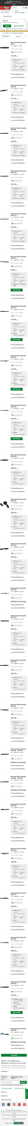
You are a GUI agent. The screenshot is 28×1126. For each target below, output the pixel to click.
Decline (21, 1123)
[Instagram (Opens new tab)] (14, 1104)
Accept (16, 1123)
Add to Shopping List (18, 74)
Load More (14, 1055)
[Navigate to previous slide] (2, 3)
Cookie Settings (9, 1123)
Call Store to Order (15, 66)
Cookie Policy (16, 1118)
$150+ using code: (14, 3)
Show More (4, 1071)
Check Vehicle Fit (18, 52)
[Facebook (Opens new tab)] (3, 1104)
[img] (24, 20)
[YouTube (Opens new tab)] (19, 1104)
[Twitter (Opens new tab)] (8, 1104)
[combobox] (18, 7)
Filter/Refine (5, 36)
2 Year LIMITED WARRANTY (18, 77)
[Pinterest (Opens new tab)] (24, 1104)
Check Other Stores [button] (22, 66)
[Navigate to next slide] (26, 3)
